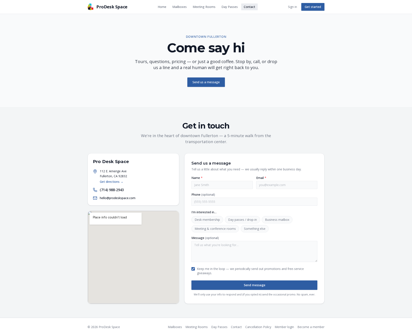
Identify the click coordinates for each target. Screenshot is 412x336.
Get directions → (111, 182)
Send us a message (206, 82)
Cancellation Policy (258, 327)
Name (197, 178)
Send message (254, 285)
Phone (203, 194)
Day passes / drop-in (242, 220)
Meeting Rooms (204, 7)
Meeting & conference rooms (215, 229)
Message (205, 238)
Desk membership (207, 220)
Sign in (292, 7)
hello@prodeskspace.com (117, 198)
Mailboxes (179, 7)
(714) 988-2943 (112, 190)
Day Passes (229, 7)
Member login (284, 327)
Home (162, 7)
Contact (249, 7)
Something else (254, 229)
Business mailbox (277, 220)
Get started (313, 7)
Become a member (310, 327)
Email (261, 178)
